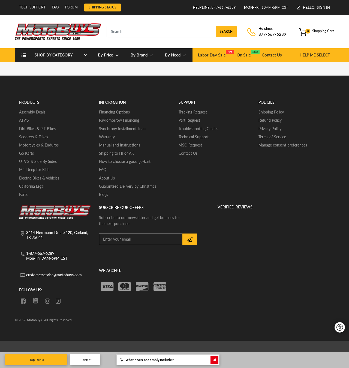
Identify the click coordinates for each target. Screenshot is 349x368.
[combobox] (172, 31)
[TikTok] (58, 301)
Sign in (323, 7)
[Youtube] (35, 301)
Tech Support (32, 7)
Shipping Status (102, 7)
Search (226, 31)
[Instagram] (48, 301)
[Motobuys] (58, 31)
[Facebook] (23, 301)
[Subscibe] (189, 239)
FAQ (55, 7)
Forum (71, 7)
